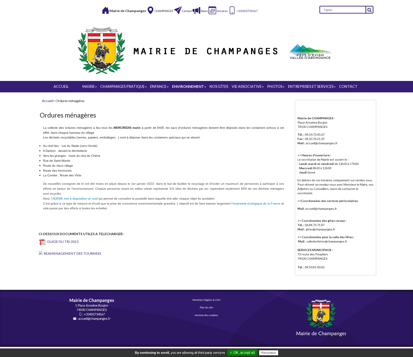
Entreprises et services (310, 86)
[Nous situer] (150, 10)
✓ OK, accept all (242, 352)
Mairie (88, 86)
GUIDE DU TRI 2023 (62, 241)
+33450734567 (94, 314)
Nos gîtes (219, 86)
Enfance (158, 86)
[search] (342, 10)
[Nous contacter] (178, 10)
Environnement (188, 86)
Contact (187, 11)
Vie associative (247, 86)
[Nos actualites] (196, 10)
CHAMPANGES (163, 11)
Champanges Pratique (122, 86)
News (204, 11)
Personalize (268, 352)
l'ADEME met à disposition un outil (74, 198)
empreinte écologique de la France (256, 203)
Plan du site (206, 307)
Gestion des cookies (206, 315)
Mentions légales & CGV (206, 299)
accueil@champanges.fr (94, 318)
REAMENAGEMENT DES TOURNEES (71, 253)
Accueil (61, 86)
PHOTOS (274, 86)
